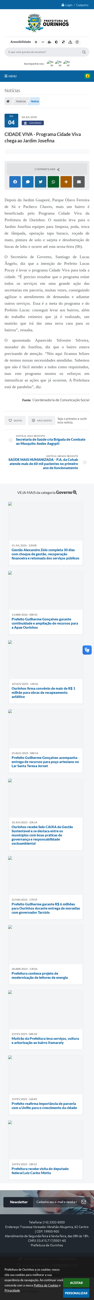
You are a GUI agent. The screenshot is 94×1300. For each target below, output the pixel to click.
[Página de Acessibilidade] (77, 42)
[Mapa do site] (70, 42)
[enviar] (84, 1202)
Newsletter (19, 1202)
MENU (12, 76)
